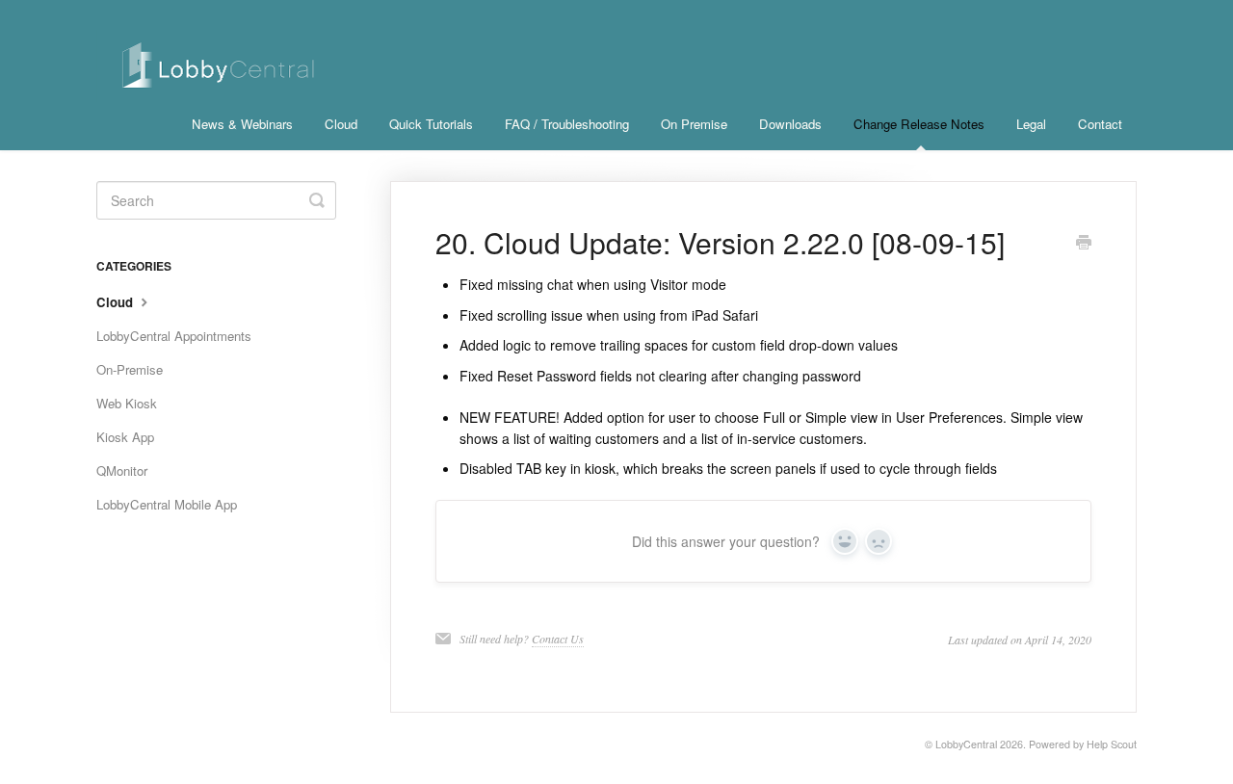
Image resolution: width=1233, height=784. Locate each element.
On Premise (694, 124)
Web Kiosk (126, 403)
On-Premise (129, 369)
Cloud (341, 124)
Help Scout (1112, 744)
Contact (1100, 124)
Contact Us (558, 638)
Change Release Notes (918, 124)
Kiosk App (125, 437)
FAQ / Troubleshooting (567, 124)
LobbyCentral (966, 744)
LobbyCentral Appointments (173, 336)
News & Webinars (242, 124)
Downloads (790, 124)
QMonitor (121, 470)
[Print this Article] (1083, 243)
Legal (1031, 124)
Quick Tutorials (431, 124)
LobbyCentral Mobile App (166, 504)
